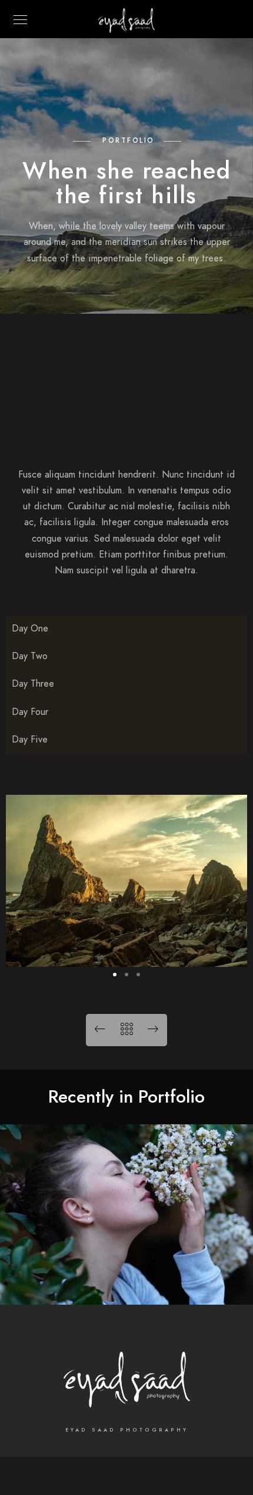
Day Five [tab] (30, 739)
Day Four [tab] (30, 711)
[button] (115, 974)
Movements (126, 1286)
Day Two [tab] (30, 656)
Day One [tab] (30, 628)
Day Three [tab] (33, 683)
